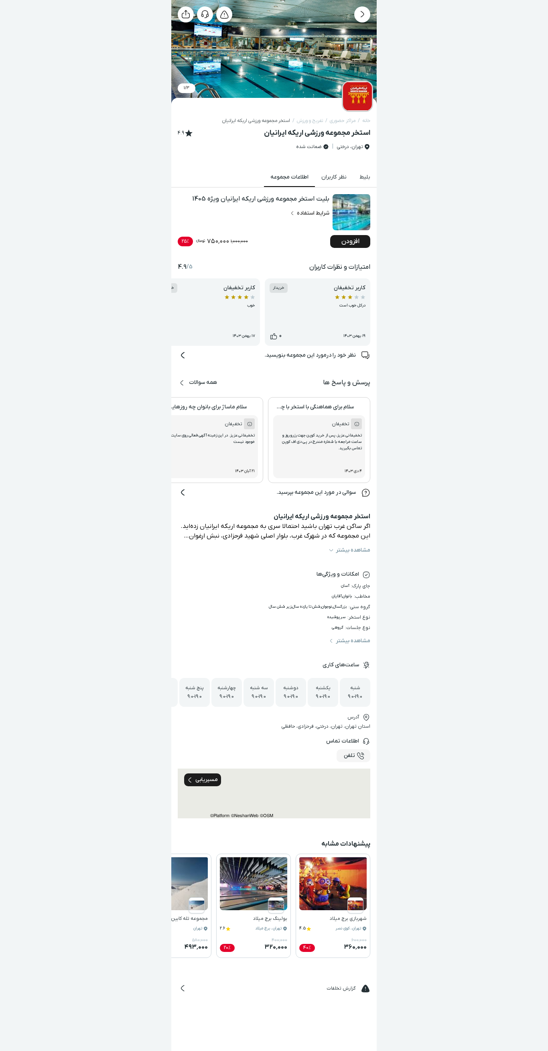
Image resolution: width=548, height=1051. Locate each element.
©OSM (266, 815)
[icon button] (362, 14)
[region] (274, 793)
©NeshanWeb (244, 815)
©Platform (219, 815)
